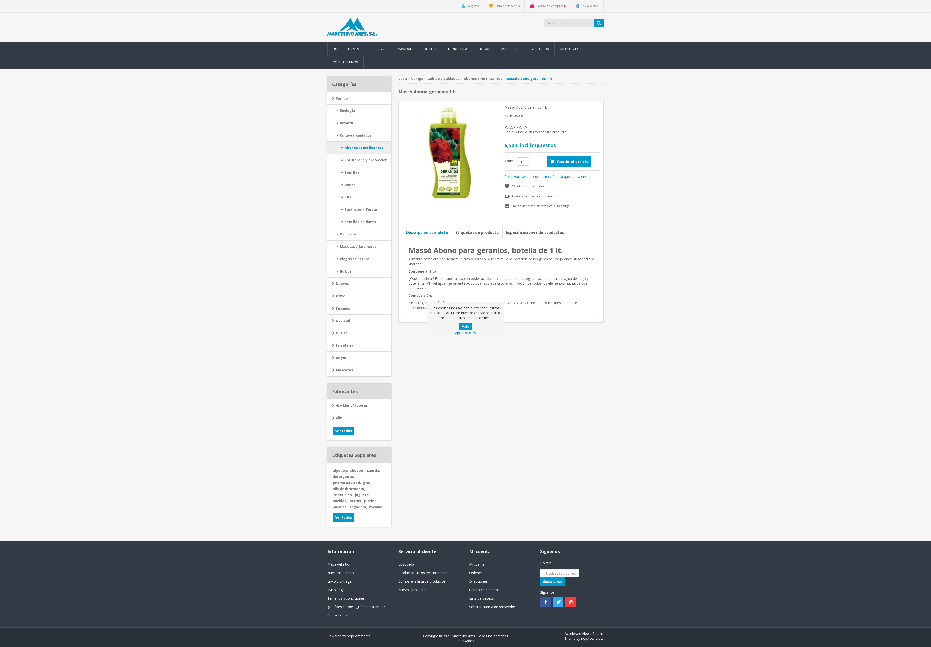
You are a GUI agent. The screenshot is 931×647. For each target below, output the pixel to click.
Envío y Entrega (339, 581)
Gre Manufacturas (352, 405)
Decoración (350, 234)
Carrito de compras (484, 589)
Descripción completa (427, 232)
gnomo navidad (347, 482)
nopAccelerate (592, 638)
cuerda (373, 470)
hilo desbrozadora (349, 488)
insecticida (343, 494)
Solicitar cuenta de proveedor (492, 606)
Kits (348, 197)
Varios (350, 184)
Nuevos (342, 283)
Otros (341, 296)
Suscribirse (552, 581)
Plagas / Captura (354, 259)
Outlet (430, 49)
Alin (339, 417)
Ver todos (343, 431)
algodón (340, 470)
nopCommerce (358, 636)
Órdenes (475, 572)
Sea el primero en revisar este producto (536, 132)
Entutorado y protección (366, 160)
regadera (358, 507)
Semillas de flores (360, 221)
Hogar (341, 357)
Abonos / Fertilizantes (364, 147)
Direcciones (478, 581)
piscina (370, 501)
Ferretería (344, 345)
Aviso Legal (336, 589)
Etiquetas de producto (477, 232)
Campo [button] (354, 49)
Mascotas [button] (510, 49)
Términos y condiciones (346, 598)
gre (366, 482)
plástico (340, 507)
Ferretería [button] (457, 49)
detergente (343, 476)
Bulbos (346, 271)
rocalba (375, 507)
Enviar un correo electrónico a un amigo (540, 206)
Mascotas (344, 370)
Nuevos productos (412, 589)
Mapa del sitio (338, 564)
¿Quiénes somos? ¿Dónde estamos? (356, 606)
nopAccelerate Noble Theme (581, 633)
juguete (362, 494)
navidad (340, 501)
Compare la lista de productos (422, 581)
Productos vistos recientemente (423, 572)
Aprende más (465, 332)
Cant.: (510, 160)
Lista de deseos (481, 598)
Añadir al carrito (573, 161)
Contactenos (345, 62)
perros (356, 501)
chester (357, 470)
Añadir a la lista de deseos (530, 186)
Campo (342, 98)
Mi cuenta (569, 49)
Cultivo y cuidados (356, 135)
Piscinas (378, 49)
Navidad (405, 49)
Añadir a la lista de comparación (534, 196)
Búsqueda (539, 49)
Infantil (346, 123)
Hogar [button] (484, 49)
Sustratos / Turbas (361, 209)
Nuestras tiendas (340, 572)
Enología (347, 110)
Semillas (352, 172)
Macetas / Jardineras (358, 246)
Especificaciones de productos (535, 232)
